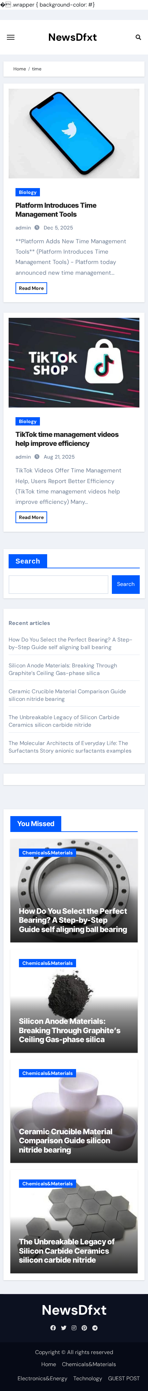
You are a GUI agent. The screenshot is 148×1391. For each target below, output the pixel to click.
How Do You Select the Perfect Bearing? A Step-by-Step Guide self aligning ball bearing (71, 643)
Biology (27, 192)
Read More (31, 288)
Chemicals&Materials (47, 853)
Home (48, 1364)
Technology (87, 1378)
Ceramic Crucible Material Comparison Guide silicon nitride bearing (66, 1140)
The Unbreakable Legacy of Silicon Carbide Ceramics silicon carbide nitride (64, 721)
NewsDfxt (72, 37)
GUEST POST (124, 1378)
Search (28, 561)
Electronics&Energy (42, 1378)
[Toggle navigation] (10, 37)
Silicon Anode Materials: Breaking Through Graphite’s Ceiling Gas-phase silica (63, 669)
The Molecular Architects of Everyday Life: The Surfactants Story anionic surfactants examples (70, 746)
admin (23, 227)
